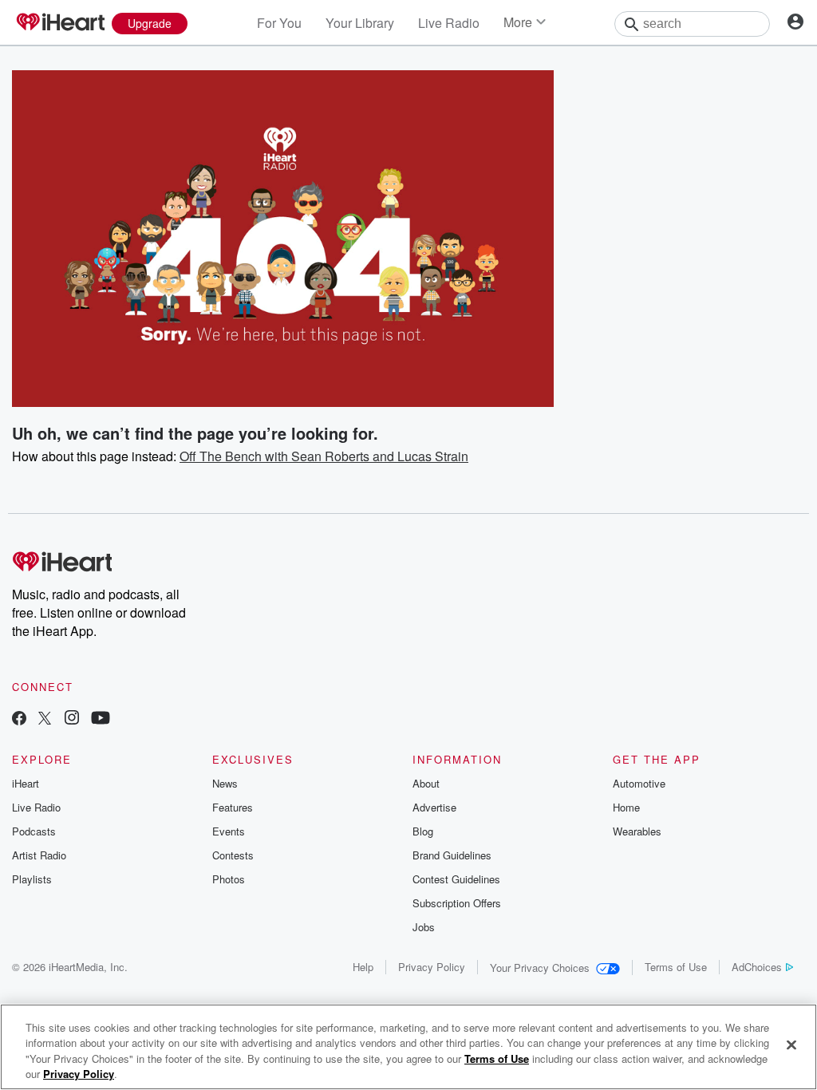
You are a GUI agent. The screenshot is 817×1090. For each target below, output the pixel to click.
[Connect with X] (44, 719)
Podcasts (34, 831)
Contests (233, 855)
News (225, 783)
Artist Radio (39, 855)
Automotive (639, 783)
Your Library (360, 23)
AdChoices (757, 966)
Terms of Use (676, 966)
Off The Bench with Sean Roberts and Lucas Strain (324, 456)
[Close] (791, 1044)
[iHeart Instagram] (72, 719)
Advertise (434, 807)
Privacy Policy (431, 966)
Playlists (32, 879)
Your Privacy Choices (540, 967)
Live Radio (449, 23)
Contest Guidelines (456, 879)
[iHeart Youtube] (100, 719)
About (426, 783)
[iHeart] (60, 23)
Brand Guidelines (451, 855)
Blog (422, 831)
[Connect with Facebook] (19, 719)
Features (232, 807)
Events (228, 831)
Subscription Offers (456, 902)
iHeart (25, 783)
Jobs (423, 926)
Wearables (637, 831)
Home (626, 807)
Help (363, 966)
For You (279, 23)
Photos (228, 879)
